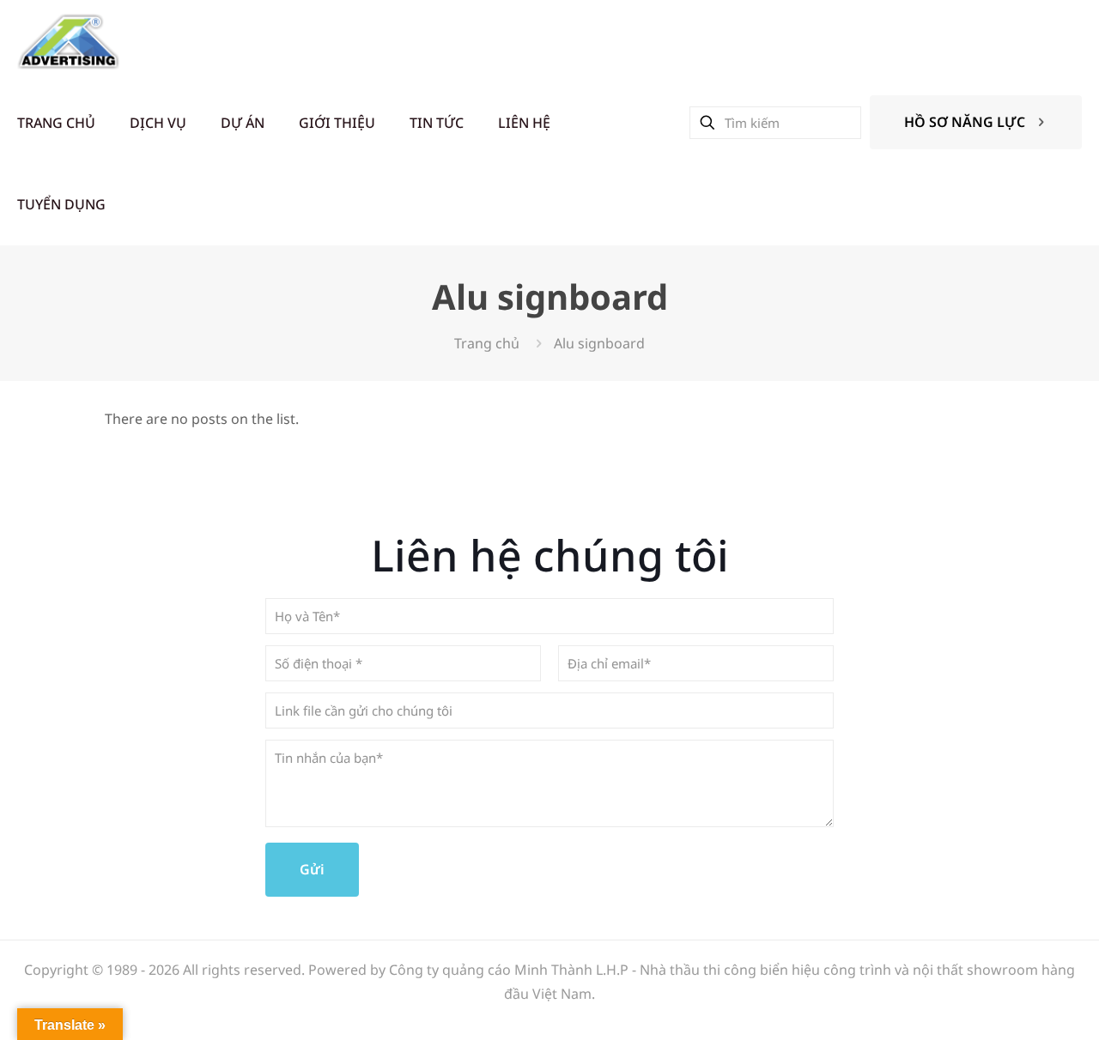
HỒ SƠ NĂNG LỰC (964, 121)
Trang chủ (486, 343)
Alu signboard (599, 343)
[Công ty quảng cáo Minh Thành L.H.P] (68, 41)
